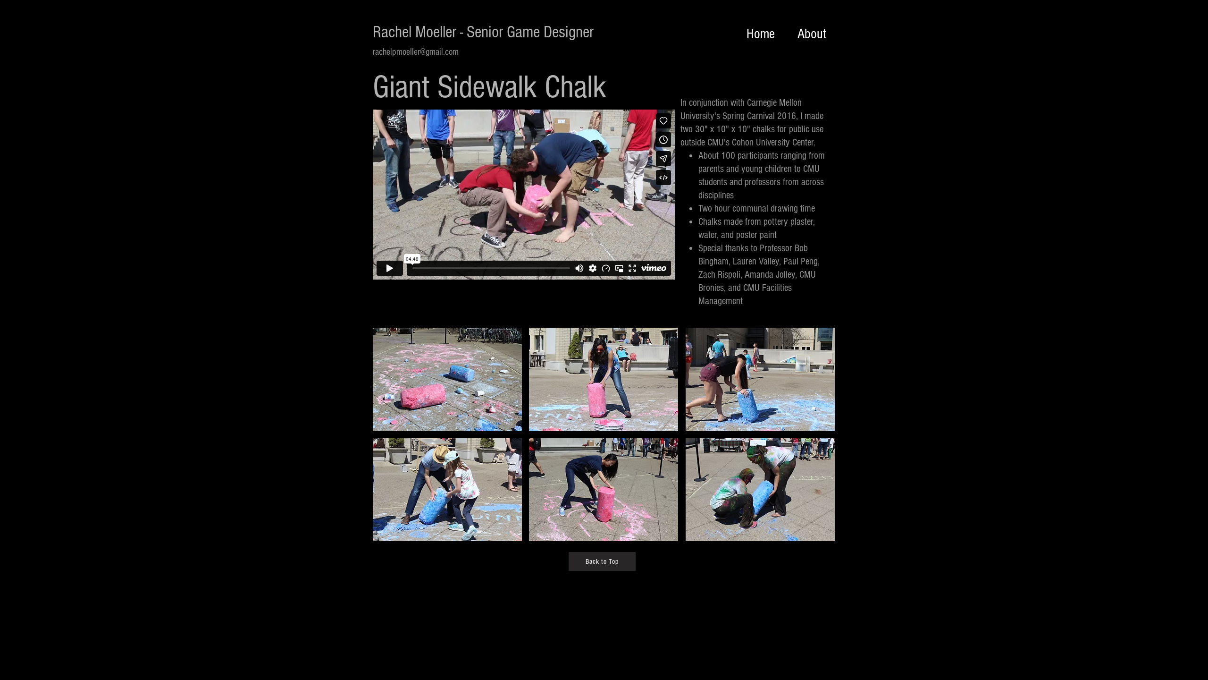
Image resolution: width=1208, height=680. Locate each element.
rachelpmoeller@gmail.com (416, 52)
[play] (815, 533)
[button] (447, 379)
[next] (814, 442)
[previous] (392, 442)
